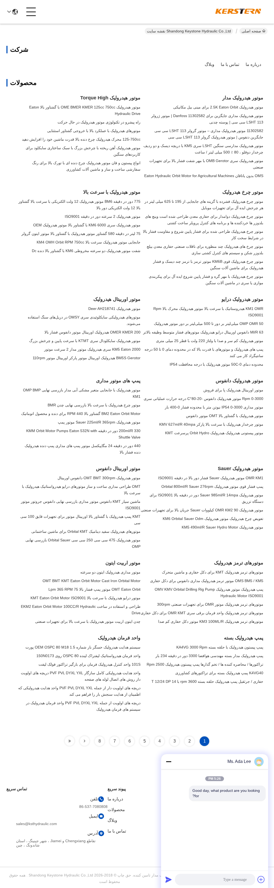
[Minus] (168, 761)
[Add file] (261, 879)
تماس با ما (230, 64)
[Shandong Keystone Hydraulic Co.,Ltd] (238, 12)
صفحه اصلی (251, 31)
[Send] (168, 879)
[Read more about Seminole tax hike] (84, 741)
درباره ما (253, 64)
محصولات (116, 809)
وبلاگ (209, 64)
